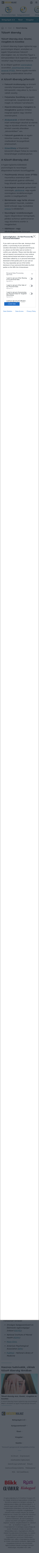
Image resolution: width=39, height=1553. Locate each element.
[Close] (35, 237)
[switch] (31, 279)
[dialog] (19, 776)
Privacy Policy (31, 311)
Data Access (19, 311)
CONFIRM (12, 304)
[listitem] (19, 273)
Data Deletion (7, 311)
